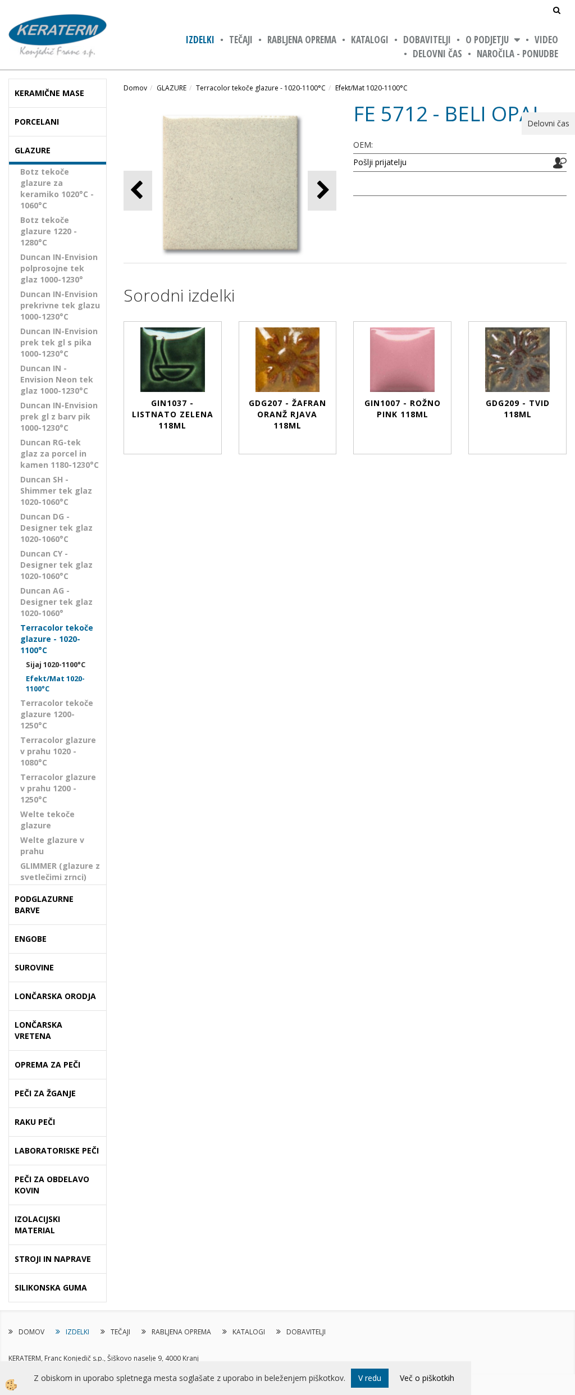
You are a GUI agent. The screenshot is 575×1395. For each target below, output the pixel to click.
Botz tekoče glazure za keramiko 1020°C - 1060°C (57, 188)
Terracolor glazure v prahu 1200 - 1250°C (58, 788)
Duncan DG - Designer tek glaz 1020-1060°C (56, 527)
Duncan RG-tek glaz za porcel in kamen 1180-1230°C (59, 453)
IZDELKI (200, 39)
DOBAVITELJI (427, 39)
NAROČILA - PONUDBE (517, 53)
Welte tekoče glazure (47, 820)
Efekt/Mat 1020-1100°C (55, 683)
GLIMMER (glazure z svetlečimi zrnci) (60, 871)
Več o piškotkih (427, 1378)
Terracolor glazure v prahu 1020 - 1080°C (58, 751)
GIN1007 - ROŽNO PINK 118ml (402, 409)
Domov (135, 88)
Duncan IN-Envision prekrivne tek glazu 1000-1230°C (60, 305)
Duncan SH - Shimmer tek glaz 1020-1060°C (56, 490)
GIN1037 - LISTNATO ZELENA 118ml (172, 414)
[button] (322, 191)
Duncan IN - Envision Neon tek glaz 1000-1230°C (56, 379)
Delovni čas (437, 53)
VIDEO (546, 39)
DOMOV (31, 1332)
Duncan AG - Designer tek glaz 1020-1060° (56, 601)
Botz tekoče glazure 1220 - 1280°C (48, 231)
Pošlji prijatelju (380, 162)
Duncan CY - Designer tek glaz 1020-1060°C (56, 564)
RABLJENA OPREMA (301, 39)
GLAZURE (171, 88)
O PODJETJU (487, 39)
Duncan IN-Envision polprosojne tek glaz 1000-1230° (59, 268)
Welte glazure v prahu (52, 845)
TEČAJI (241, 39)
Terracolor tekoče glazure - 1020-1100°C (56, 638)
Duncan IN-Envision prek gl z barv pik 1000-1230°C (59, 416)
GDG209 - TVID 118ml (518, 409)
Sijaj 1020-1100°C (55, 664)
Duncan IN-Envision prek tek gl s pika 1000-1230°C (59, 342)
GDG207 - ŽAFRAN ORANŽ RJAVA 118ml (287, 414)
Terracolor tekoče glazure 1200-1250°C (56, 714)
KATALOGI (370, 39)
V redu (369, 1378)
